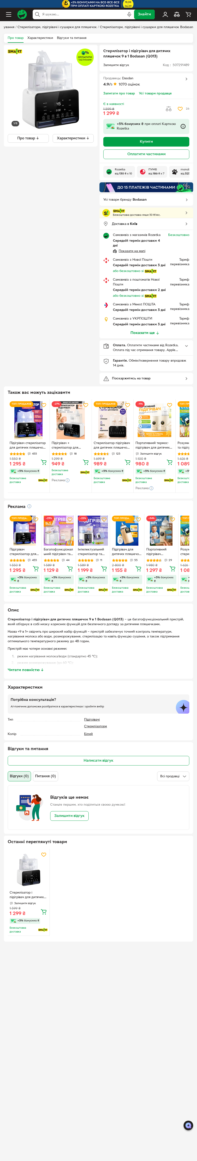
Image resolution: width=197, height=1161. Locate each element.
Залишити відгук (69, 816)
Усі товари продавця (155, 93)
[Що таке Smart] (15, 51)
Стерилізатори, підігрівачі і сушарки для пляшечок (57, 27)
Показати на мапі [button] (132, 251)
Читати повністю (26, 670)
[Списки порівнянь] (177, 14)
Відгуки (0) (19, 776)
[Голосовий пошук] (129, 14)
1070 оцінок (129, 84)
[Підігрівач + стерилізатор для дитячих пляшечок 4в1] (71, 420)
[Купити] (44, 462)
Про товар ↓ (28, 138)
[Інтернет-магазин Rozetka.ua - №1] (22, 14)
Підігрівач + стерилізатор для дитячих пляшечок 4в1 (69, 446)
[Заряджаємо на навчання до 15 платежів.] (146, 187)
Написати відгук (98, 761)
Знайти (144, 14)
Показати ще (142, 333)
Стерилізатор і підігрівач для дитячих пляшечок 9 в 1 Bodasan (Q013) (28, 895)
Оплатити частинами (146, 154)
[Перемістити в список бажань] (180, 109)
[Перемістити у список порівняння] (168, 109)
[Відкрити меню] (8, 14)
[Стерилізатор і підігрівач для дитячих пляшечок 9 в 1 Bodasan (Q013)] (29, 870)
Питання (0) (45, 776)
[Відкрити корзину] (188, 14)
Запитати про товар (119, 93)
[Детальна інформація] (29, 506)
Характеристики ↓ (73, 138)
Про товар (16, 38)
